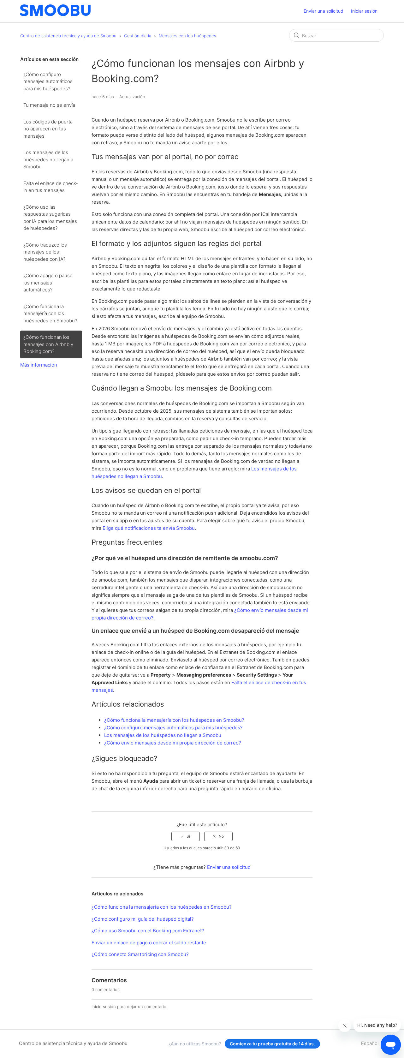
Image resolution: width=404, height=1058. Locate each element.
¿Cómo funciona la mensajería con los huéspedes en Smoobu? (50, 313)
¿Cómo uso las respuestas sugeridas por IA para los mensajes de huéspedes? (50, 217)
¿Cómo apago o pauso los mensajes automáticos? (48, 282)
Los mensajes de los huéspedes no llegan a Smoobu (48, 159)
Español (370, 1043)
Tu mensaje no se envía (49, 105)
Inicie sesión (104, 1006)
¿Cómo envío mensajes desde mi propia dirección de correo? (172, 743)
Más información (38, 365)
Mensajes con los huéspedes (187, 35)
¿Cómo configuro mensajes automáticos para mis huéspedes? (48, 81)
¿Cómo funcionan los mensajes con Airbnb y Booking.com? (48, 344)
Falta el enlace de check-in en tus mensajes (50, 187)
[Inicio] (55, 14)
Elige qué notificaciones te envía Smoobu (149, 528)
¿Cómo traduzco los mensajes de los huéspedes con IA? (45, 252)
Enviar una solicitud (323, 11)
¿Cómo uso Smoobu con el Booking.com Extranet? (148, 931)
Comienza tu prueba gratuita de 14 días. (272, 1043)
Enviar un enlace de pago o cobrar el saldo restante (149, 943)
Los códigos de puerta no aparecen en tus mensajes (48, 129)
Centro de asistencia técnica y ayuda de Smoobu (68, 35)
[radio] (185, 836)
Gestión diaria (137, 35)
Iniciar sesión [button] (364, 11)
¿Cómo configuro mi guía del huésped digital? (143, 919)
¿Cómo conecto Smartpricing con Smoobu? (140, 954)
